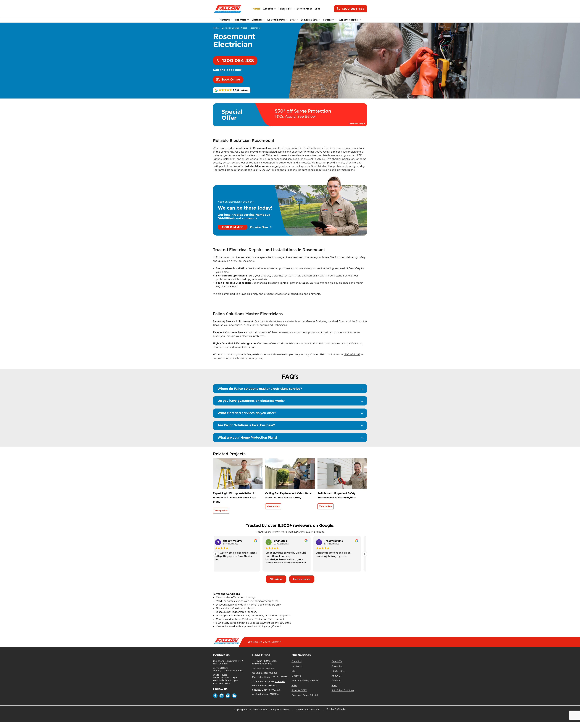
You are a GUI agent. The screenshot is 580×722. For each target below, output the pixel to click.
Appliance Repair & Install (305, 695)
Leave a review (302, 579)
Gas (293, 671)
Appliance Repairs (348, 20)
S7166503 (280, 681)
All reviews (275, 579)
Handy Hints (285, 9)
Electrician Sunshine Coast (234, 28)
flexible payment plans (341, 169)
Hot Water (240, 20)
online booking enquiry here (246, 358)
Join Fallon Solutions (343, 690)
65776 (284, 677)
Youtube (228, 695)
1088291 (273, 673)
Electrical (257, 20)
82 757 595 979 (266, 668)
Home (216, 28)
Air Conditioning (276, 20)
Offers (256, 9)
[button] (231, 90)
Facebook (215, 695)
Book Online (231, 79)
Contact (336, 680)
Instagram (221, 695)
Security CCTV (299, 690)
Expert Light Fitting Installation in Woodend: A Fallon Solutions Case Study (234, 497)
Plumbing (225, 20)
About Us (268, 9)
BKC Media (340, 709)
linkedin (234, 695)
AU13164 (274, 694)
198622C (272, 685)
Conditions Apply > (357, 124)
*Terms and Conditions (308, 709)
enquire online (288, 169)
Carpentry (328, 20)
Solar (292, 20)
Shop (317, 9)
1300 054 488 (353, 9)
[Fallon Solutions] (227, 9)
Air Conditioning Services (305, 680)
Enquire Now (259, 227)
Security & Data (309, 20)
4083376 (275, 690)
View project (221, 510)
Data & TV (337, 661)
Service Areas (304, 9)
